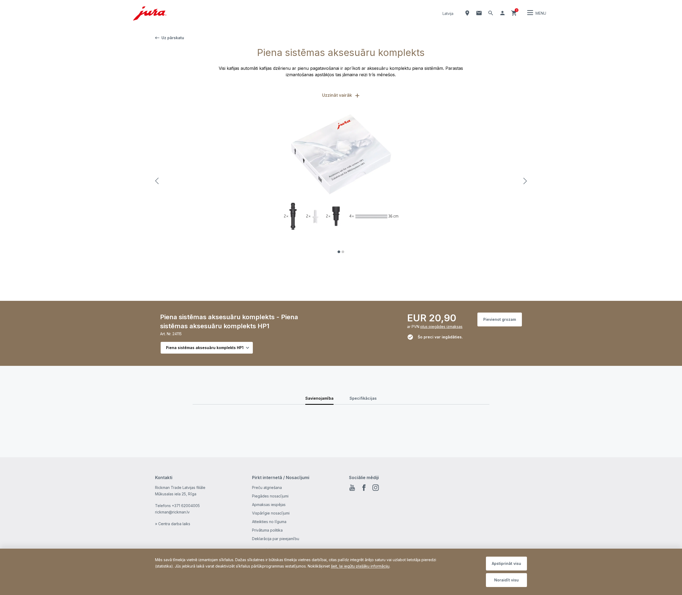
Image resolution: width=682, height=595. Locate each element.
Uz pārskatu (172, 37)
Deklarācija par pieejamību (275, 538)
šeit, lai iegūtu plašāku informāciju (360, 566)
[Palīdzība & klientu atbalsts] (479, 13)
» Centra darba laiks (172, 523)
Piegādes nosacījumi (270, 496)
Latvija (448, 13)
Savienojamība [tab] (319, 398)
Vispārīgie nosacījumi (271, 513)
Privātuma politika (267, 530)
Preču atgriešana (267, 487)
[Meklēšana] (491, 13)
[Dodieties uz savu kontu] (502, 13)
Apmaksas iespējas (269, 504)
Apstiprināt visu (506, 563)
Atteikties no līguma (269, 521)
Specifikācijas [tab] (363, 398)
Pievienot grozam (499, 319)
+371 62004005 (186, 505)
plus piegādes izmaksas (441, 326)
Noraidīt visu (506, 580)
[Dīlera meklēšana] (467, 13)
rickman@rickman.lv (172, 512)
